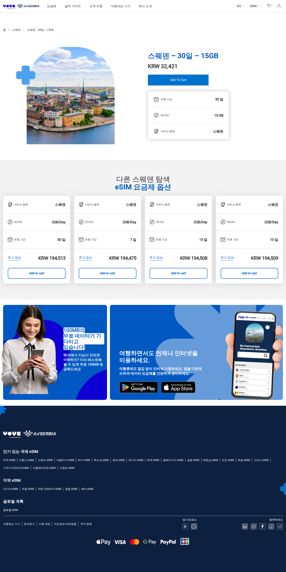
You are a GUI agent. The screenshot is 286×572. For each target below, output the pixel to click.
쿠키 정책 (86, 523)
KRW (253, 6)
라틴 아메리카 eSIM (49, 488)
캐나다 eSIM (135, 460)
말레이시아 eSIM (173, 460)
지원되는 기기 (120, 6)
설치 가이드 (73, 6)
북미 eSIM (87, 488)
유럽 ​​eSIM (28, 488)
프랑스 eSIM (26, 460)
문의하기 (29, 523)
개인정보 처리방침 (65, 523)
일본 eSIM (193, 460)
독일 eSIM (244, 460)
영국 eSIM (118, 460)
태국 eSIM (153, 460)
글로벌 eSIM (10, 509)
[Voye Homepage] (21, 6)
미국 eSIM (9, 460)
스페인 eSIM (45, 460)
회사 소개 (145, 6)
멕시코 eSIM (101, 460)
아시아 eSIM (10, 488)
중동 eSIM (71, 488)
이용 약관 (44, 523)
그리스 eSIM (261, 460)
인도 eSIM (228, 460)
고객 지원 (96, 6)
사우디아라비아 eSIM (16, 467)
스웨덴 (16, 29)
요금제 (51, 6)
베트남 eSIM (210, 460)
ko (239, 6)
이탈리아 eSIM (65, 460)
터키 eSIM (84, 460)
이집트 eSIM (67, 467)
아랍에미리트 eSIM (44, 467)
